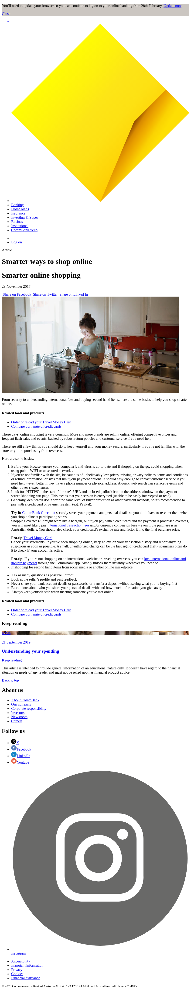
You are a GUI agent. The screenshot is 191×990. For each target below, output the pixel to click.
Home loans (20, 209)
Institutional (19, 226)
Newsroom (19, 717)
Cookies (17, 974)
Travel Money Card (38, 538)
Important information (27, 965)
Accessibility (20, 961)
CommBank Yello (24, 230)
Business (17, 222)
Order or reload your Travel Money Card (41, 422)
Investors (17, 713)
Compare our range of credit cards (36, 426)
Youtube (23, 762)
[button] (100, 22)
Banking (17, 205)
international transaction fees (68, 525)
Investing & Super (24, 217)
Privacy (16, 970)
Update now (172, 6)
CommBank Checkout (38, 513)
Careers (16, 721)
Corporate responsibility (28, 708)
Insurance (18, 213)
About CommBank (25, 700)
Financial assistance (25, 978)
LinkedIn (23, 756)
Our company (21, 704)
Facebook (24, 749)
